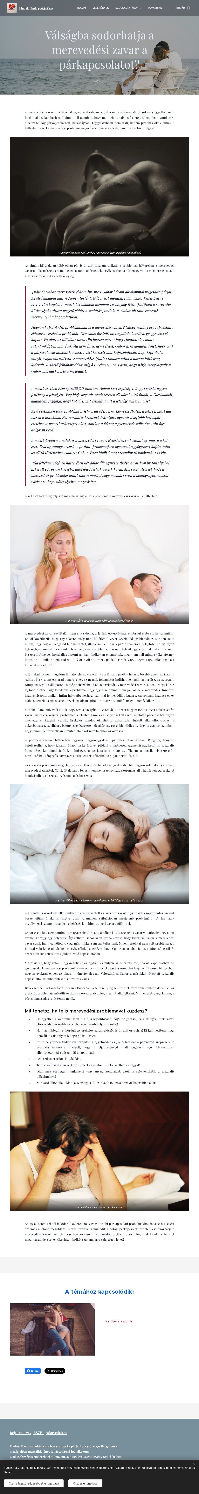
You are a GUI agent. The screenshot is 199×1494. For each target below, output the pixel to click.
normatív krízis (81, 417)
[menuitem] (81, 8)
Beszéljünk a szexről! (119, 1321)
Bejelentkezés (20, 1432)
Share (35, 1370)
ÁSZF (38, 1432)
